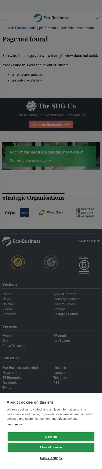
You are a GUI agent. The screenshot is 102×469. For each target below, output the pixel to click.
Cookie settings (51, 458)
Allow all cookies (51, 447)
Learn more (14, 424)
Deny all (51, 436)
